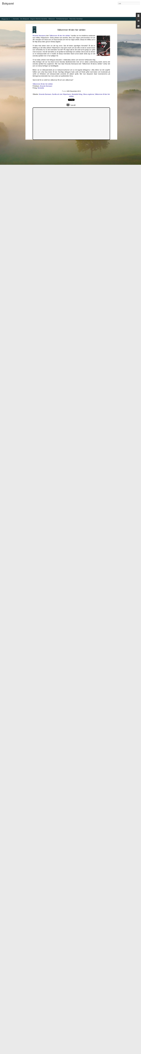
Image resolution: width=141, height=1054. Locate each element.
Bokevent (52, 19)
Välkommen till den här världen (71, 29)
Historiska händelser (76, 19)
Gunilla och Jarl (57, 94)
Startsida (16, 19)
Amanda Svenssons (39, 35)
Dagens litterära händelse (38, 19)
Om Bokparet (24, 19)
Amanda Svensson (46, 86)
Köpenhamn (67, 94)
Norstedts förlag (77, 94)
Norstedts (41, 88)
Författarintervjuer (62, 19)
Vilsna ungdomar (88, 94)
